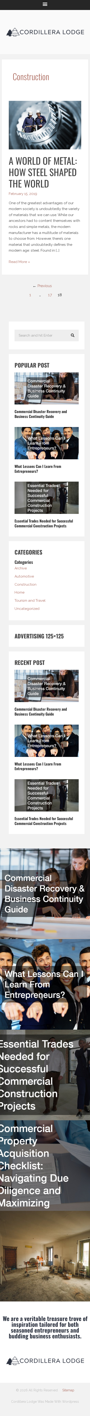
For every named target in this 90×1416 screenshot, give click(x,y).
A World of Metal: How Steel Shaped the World (43, 172)
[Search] (72, 335)
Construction (25, 584)
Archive (21, 568)
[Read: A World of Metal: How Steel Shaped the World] (45, 125)
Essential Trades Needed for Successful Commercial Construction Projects (44, 523)
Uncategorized (27, 608)
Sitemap (68, 1390)
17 (50, 294)
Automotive (24, 576)
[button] (45, 4)
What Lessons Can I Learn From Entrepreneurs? (38, 468)
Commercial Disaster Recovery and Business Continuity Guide (41, 414)
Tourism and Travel (30, 600)
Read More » (19, 261)
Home (19, 592)
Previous (42, 285)
